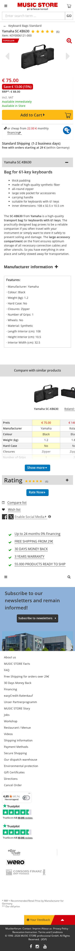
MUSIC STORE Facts (17, 664)
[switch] (26, 798)
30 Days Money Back (17, 683)
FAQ (6, 670)
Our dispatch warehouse (20, 759)
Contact (27, 928)
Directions (11, 779)
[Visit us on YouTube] (45, 947)
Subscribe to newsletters (35, 618)
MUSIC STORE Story (17, 708)
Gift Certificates (14, 772)
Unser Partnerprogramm (20, 702)
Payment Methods (16, 747)
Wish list (14, 509)
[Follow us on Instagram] (37, 947)
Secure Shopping (15, 753)
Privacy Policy (60, 928)
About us (10, 657)
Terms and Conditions (50, 932)
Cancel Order (13, 785)
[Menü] (29, 794)
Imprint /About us (42, 928)
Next (67, 56)
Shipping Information (18, 740)
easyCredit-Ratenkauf (18, 696)
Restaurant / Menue (17, 727)
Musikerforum (13, 928)
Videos (8, 734)
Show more (36, 467)
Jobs (7, 715)
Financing (10, 689)
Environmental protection (21, 766)
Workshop (10, 721)
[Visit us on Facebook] (31, 947)
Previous (8, 56)
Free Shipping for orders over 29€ (26, 676)
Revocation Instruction (24, 932)
